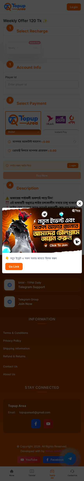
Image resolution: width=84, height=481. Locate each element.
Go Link (14, 266)
